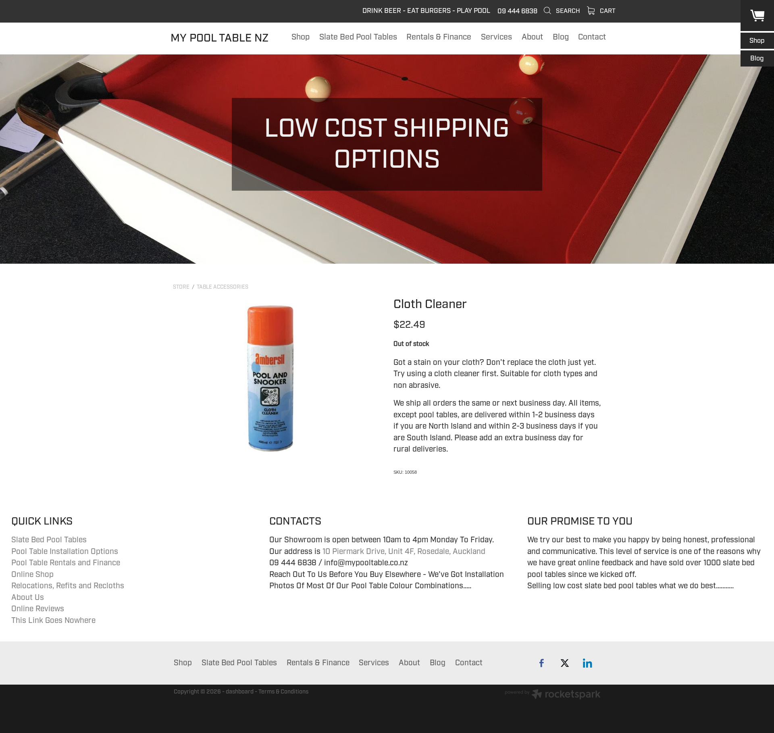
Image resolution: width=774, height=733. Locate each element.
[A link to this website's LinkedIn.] (587, 663)
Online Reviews (37, 609)
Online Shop (32, 574)
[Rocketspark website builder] (553, 695)
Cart (607, 11)
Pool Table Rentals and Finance (65, 563)
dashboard (240, 691)
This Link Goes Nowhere (53, 620)
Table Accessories (222, 287)
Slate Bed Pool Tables (49, 540)
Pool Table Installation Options (64, 551)
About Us (27, 597)
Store (181, 287)
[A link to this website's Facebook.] (541, 663)
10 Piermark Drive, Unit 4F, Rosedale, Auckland (403, 551)
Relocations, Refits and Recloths (67, 586)
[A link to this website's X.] (564, 663)
